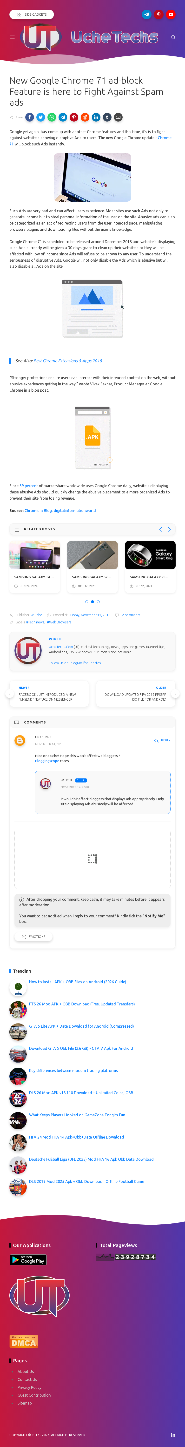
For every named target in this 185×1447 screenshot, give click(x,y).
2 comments (130, 615)
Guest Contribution (34, 1395)
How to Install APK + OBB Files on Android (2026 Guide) (77, 982)
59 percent (29, 486)
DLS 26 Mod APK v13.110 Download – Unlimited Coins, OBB (81, 1093)
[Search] (173, 37)
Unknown (43, 737)
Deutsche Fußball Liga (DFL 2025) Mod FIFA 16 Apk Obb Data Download (91, 1159)
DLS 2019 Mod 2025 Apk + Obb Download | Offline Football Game (86, 1181)
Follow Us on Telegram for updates (75, 663)
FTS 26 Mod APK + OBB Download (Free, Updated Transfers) (82, 1004)
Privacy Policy (29, 1387)
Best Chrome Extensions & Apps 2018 (67, 360)
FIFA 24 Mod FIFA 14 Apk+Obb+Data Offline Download (76, 1137)
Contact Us (27, 1379)
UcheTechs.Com (61, 647)
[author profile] (28, 650)
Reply (166, 740)
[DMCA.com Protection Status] (23, 1340)
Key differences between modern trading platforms (73, 1070)
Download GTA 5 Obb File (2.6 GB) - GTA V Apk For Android (81, 1048)
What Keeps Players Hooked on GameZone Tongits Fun (77, 1115)
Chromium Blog (38, 510)
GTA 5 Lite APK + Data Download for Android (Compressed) (81, 1026)
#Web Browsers (59, 622)
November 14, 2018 (49, 744)
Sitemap (25, 1403)
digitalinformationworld (75, 510)
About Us (26, 1371)
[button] (29, 117)
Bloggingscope (47, 761)
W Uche (67, 780)
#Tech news (35, 622)
